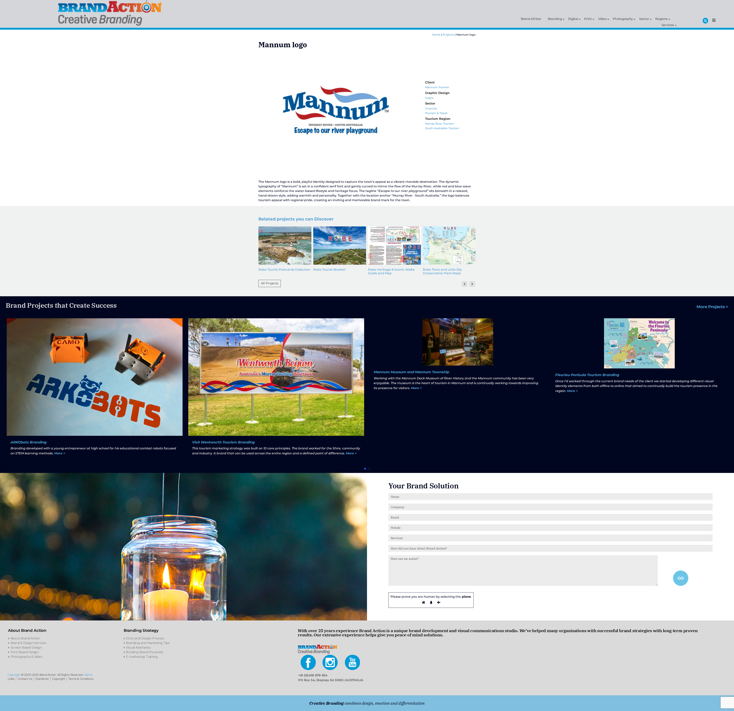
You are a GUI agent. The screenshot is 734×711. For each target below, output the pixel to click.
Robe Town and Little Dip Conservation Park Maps (442, 271)
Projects (448, 34)
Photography (623, 18)
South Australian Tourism (442, 128)
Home (436, 34)
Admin (88, 675)
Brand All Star (531, 19)
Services (668, 24)
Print (588, 18)
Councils (431, 108)
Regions (661, 18)
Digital (573, 18)
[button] (365, 469)
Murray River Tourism (439, 123)
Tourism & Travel (436, 113)
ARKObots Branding (29, 442)
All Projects (269, 283)
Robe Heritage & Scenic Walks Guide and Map (391, 271)
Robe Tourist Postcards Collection (284, 269)
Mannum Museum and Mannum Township (411, 372)
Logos (429, 98)
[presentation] (464, 284)
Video (602, 18)
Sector (644, 18)
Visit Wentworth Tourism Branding (223, 442)
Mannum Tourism (437, 87)
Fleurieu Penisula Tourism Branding (587, 375)
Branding (555, 18)
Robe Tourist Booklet (329, 269)
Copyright (14, 675)
